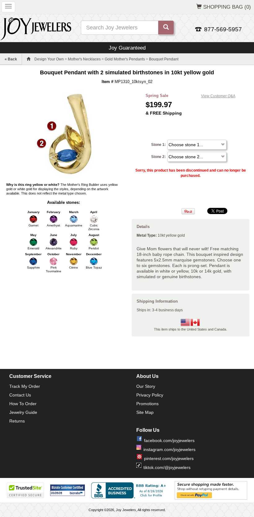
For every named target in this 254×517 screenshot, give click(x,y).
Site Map (145, 412)
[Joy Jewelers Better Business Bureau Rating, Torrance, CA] (130, 490)
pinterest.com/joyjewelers (169, 458)
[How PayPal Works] (211, 490)
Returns (17, 420)
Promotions (147, 403)
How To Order (23, 403)
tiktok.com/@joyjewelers (166, 467)
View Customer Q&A (218, 96)
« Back (11, 59)
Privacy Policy (149, 394)
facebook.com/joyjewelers (169, 440)
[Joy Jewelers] (36, 28)
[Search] (166, 27)
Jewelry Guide (23, 412)
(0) (227, 7)
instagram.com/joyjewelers (169, 449)
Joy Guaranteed (127, 48)
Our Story (145, 386)
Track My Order (24, 386)
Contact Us (20, 394)
